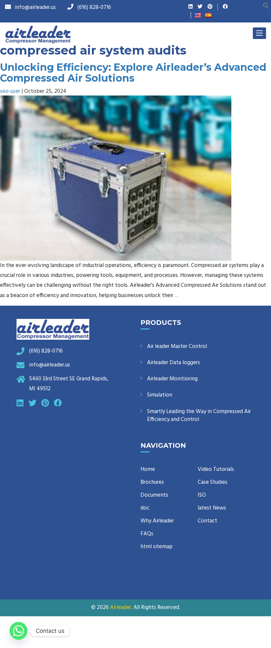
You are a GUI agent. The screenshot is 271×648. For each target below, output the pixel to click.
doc (144, 508)
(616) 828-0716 (94, 7)
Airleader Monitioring (172, 378)
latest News (212, 508)
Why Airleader (157, 520)
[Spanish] (208, 15)
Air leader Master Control (177, 346)
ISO (202, 495)
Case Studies (212, 482)
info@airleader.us (35, 7)
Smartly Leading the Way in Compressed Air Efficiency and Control (199, 415)
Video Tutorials (216, 469)
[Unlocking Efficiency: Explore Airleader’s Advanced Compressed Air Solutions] (115, 177)
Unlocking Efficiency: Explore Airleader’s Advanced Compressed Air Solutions (133, 72)
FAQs (146, 533)
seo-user (10, 91)
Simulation (159, 395)
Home (147, 469)
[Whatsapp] (18, 631)
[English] (197, 15)
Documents (154, 495)
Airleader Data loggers (173, 362)
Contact (207, 520)
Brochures (152, 482)
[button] (266, 5)
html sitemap (156, 546)
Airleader (120, 607)
